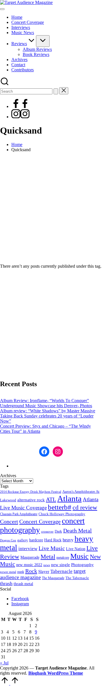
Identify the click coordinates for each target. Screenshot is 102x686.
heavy (68, 539)
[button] (56, 91)
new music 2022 (29, 564)
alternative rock (31, 500)
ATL (51, 499)
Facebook (20, 598)
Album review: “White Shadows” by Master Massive (47, 410)
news (46, 565)
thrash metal (23, 584)
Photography (82, 564)
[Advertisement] (51, 208)
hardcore (36, 540)
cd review (85, 507)
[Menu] (2, 9)
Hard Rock (52, 540)
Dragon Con (8, 540)
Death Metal (77, 530)
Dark (58, 531)
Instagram (20, 603)
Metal (48, 556)
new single (60, 564)
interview (27, 548)
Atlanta (69, 498)
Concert (9, 521)
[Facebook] (20, 106)
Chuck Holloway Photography (62, 514)
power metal (8, 571)
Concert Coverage (40, 521)
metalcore (62, 558)
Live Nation (75, 549)
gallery (22, 540)
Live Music (52, 548)
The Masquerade (53, 578)
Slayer (43, 571)
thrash (6, 583)
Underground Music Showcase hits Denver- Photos (46, 405)
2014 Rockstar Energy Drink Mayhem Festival (30, 491)
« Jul (4, 662)
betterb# (59, 507)
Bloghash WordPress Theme (55, 673)
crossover (47, 531)
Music (79, 556)
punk (20, 571)
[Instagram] (20, 116)
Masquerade (29, 557)
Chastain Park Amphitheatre (18, 514)
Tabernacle (61, 571)
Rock (31, 571)
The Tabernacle (77, 578)
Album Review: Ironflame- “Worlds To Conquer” (44, 400)
